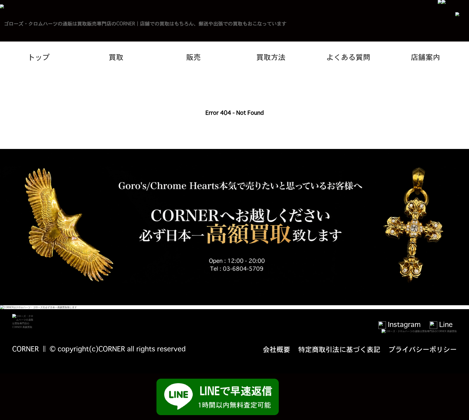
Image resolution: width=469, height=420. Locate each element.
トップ (39, 56)
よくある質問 (348, 56)
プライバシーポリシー (422, 349)
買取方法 (271, 56)
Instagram (403, 324)
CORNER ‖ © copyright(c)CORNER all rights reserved (99, 348)
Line (445, 324)
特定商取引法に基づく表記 (339, 349)
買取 (116, 56)
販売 (193, 56)
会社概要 (276, 349)
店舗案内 (425, 56)
